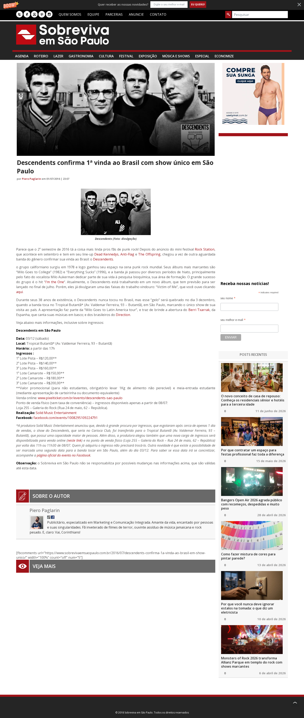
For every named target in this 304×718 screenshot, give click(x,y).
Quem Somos (70, 14)
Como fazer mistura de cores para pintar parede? (248, 556)
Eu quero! (198, 4)
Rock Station (204, 249)
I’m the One (54, 282)
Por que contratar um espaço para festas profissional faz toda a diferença (252, 452)
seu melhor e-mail (233, 320)
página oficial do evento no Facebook (63, 455)
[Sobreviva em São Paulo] (62, 34)
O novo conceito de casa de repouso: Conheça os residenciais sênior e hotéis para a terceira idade (252, 400)
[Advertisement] (212, 37)
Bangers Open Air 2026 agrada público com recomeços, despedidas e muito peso (251, 504)
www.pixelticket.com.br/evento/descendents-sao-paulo (80, 398)
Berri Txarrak (199, 310)
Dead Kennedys (106, 254)
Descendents (103, 259)
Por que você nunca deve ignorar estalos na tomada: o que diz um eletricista (247, 608)
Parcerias (114, 14)
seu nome (228, 299)
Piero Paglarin (31, 179)
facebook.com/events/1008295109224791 (66, 417)
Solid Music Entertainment (56, 412)
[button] (152, 4)
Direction (123, 314)
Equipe (93, 14)
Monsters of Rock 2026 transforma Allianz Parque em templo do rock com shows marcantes (251, 662)
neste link (74, 440)
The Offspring (149, 254)
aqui (19, 292)
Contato (158, 14)
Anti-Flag (127, 254)
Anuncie (136, 14)
